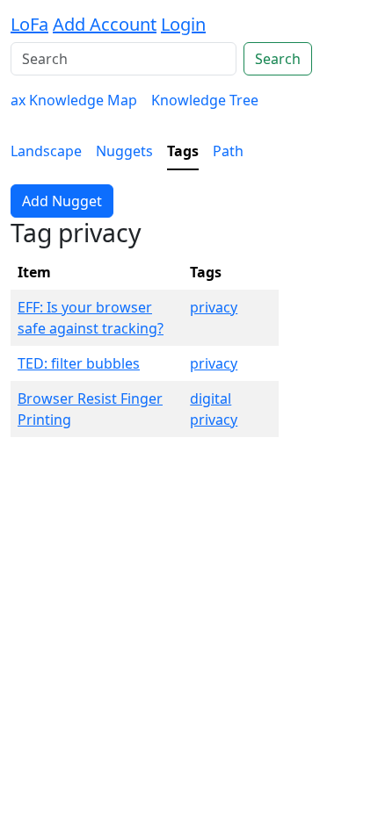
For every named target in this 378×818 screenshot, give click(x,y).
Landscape (46, 151)
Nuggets (124, 151)
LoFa (29, 24)
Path (228, 151)
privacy (213, 307)
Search (278, 58)
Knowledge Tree (204, 100)
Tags (183, 151)
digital (210, 398)
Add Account (104, 24)
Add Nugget (62, 201)
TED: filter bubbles (79, 363)
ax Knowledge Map (74, 100)
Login (183, 24)
